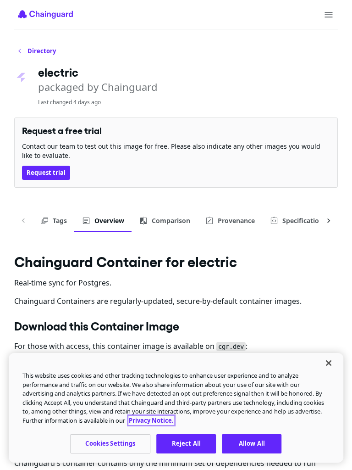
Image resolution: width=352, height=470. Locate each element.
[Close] (329, 363)
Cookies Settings (110, 443)
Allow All (252, 443)
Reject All (186, 443)
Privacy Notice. (151, 420)
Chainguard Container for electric (125, 261)
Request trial (46, 172)
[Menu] (328, 15)
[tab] (53, 221)
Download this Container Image (96, 326)
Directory (42, 51)
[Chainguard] (45, 14)
